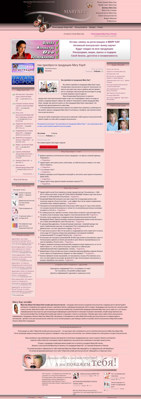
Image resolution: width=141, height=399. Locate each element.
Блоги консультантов (108, 16)
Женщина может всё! (113, 74)
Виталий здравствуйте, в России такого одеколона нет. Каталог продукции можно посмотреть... (22, 249)
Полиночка (118, 131)
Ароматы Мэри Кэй (22, 160)
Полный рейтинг (27, 174)
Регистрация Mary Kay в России (104, 33)
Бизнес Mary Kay (109, 8)
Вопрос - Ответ (96, 27)
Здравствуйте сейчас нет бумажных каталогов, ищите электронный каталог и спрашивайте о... (23, 273)
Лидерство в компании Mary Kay (116, 71)
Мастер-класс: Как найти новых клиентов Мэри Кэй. (24, 96)
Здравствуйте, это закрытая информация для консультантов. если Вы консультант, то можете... (22, 265)
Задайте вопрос (30, 12)
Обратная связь (112, 397)
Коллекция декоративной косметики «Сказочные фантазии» (117, 85)
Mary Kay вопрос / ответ (71, 151)
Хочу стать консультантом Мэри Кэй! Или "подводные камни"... (25, 115)
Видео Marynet (110, 18)
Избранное (112, 21)
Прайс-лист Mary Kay (107, 5)
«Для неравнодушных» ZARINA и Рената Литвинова (116, 90)
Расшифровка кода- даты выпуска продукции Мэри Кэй (26, 226)
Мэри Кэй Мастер (20, 179)
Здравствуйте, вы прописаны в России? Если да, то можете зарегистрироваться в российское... (23, 289)
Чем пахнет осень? (19, 190)
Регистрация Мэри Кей (62, 27)
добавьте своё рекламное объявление (105, 36)
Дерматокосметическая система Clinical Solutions (26, 202)
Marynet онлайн (23, 235)
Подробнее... (46, 160)
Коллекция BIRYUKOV (113, 95)
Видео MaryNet (118, 65)
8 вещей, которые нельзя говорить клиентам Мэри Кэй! (25, 105)
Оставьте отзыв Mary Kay (74, 33)
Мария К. (91, 375)
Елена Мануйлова (24, 135)
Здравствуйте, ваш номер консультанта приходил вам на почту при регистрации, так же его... (23, 241)
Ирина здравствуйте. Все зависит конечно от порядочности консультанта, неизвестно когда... (22, 281)
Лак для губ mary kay (113, 69)
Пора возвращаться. (25, 208)
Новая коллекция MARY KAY (89, 374)
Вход (40, 397)
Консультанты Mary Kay (106, 13)
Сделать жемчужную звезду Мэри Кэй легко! (24, 153)
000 (24, 142)
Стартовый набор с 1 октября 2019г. (26, 217)
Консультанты (81, 27)
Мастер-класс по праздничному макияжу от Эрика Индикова (116, 77)
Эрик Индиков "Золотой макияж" (116, 93)
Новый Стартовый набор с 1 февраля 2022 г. (25, 195)
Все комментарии (19, 295)
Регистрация (31, 397)
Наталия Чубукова (16, 244)
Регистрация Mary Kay (107, 2)
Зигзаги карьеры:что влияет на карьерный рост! (118, 384)
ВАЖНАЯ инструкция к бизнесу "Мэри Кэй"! (24, 139)
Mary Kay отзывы (109, 10)
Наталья (18, 110)
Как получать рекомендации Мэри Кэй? (25, 166)
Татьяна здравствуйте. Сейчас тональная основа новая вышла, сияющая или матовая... (22, 257)
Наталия (48, 71)
